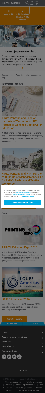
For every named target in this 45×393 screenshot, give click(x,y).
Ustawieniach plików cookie (21, 194)
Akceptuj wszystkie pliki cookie (22, 202)
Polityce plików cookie (23, 192)
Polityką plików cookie (27, 196)
